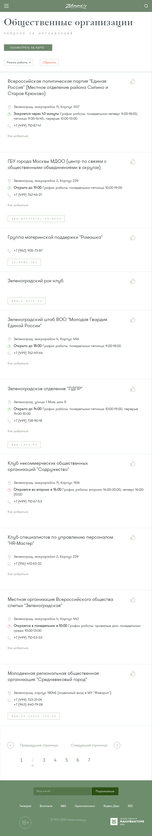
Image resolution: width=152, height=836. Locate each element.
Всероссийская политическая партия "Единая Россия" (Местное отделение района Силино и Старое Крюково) (58, 87)
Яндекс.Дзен (111, 806)
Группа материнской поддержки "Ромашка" (55, 237)
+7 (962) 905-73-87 (28, 250)
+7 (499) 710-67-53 (28, 501)
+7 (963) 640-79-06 (28, 704)
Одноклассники (85, 806)
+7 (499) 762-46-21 (28, 194)
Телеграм (25, 806)
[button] (18, 62)
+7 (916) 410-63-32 (28, 563)
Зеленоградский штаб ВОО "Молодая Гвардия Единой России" (57, 322)
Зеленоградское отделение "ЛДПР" (45, 389)
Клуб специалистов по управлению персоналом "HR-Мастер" (60, 540)
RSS (130, 806)
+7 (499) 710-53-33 (28, 637)
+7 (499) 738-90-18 (28, 420)
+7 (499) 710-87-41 (27, 125)
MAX (63, 806)
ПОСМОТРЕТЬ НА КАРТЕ (27, 47)
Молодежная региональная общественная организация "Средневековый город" (53, 676)
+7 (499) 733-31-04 (28, 699)
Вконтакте (46, 806)
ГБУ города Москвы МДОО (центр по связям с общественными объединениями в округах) (57, 164)
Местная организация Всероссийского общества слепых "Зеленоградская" (60, 602)
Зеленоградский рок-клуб (36, 281)
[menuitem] (25, 806)
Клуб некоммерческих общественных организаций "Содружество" (48, 466)
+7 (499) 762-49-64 (28, 352)
